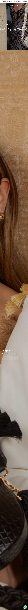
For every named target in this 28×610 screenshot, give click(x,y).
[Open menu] (3, 4)
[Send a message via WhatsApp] (25, 607)
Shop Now (10, 357)
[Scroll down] (14, 48)
